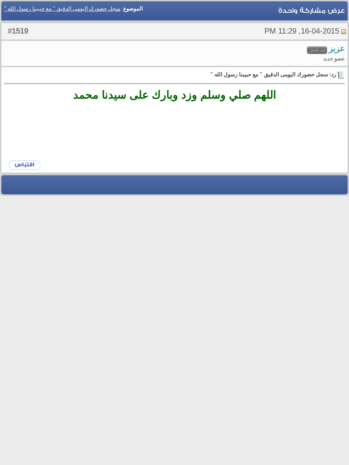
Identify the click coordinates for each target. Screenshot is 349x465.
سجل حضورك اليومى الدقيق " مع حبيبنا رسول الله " (62, 8)
